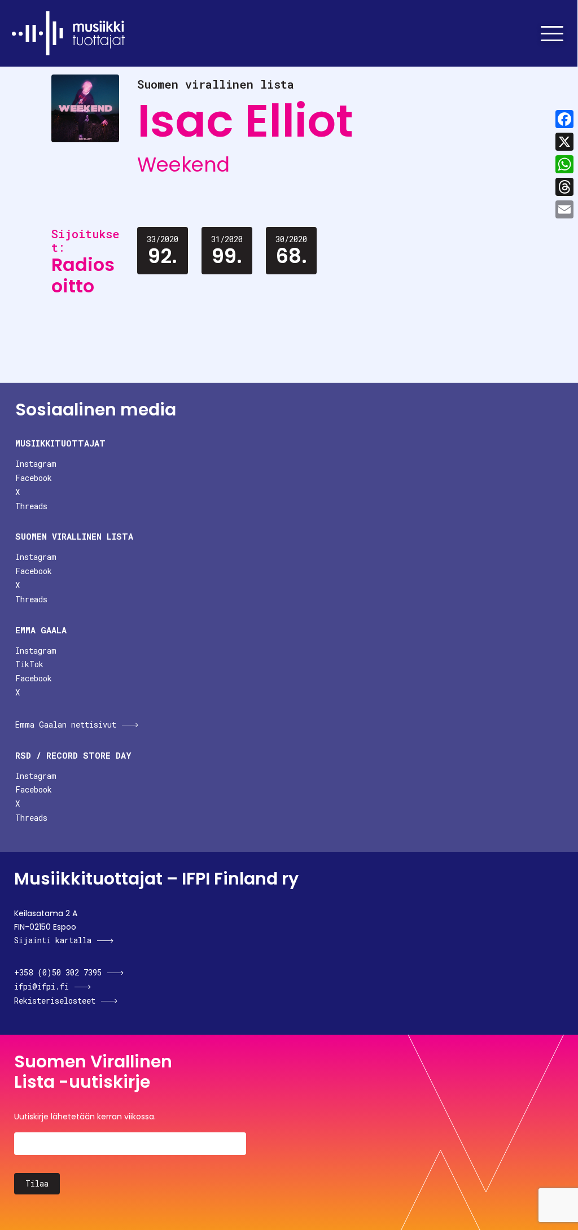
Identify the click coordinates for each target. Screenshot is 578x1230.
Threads (31, 506)
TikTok (29, 664)
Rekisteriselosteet (54, 1000)
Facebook (33, 477)
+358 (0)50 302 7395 (58, 972)
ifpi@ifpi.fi (41, 986)
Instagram (35, 463)
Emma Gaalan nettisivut (65, 724)
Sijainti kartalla (52, 940)
